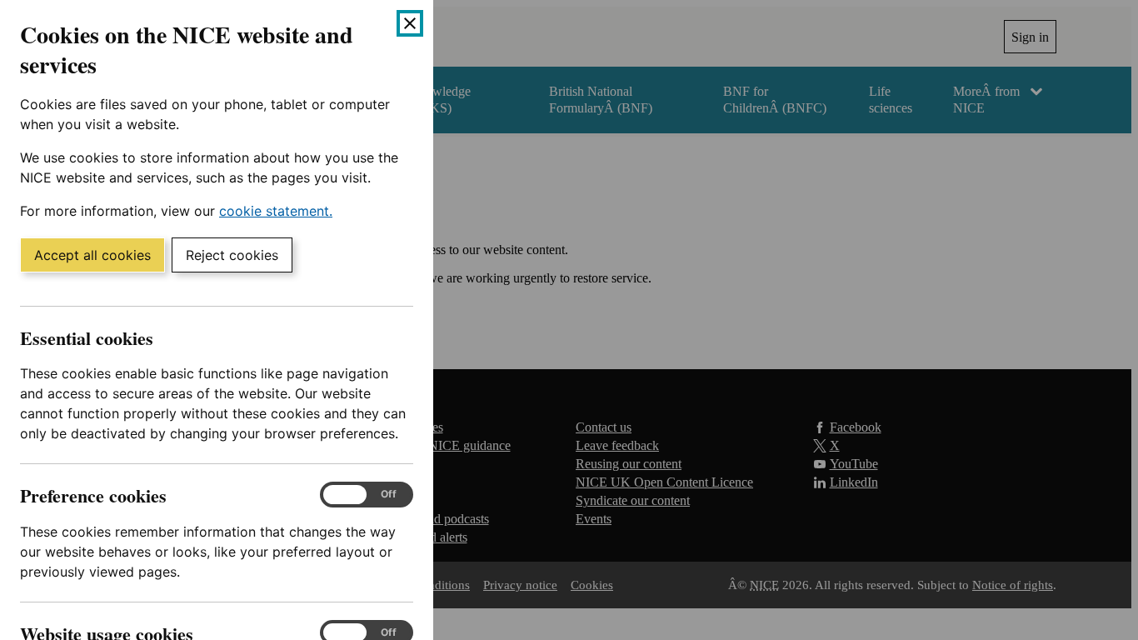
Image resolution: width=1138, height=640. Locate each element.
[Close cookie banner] (410, 23)
